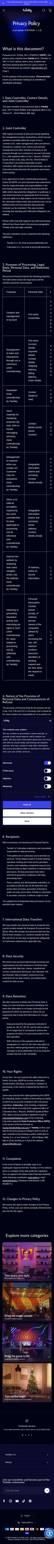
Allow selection (27, 813)
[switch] (47, 771)
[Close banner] (50, 721)
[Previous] (3, 3)
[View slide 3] (28, 1435)
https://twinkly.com (39, 68)
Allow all (27, 805)
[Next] (50, 3)
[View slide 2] (25, 1435)
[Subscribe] (46, 1490)
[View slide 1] (22, 1435)
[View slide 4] (31, 1435)
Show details (40, 797)
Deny (27, 821)
